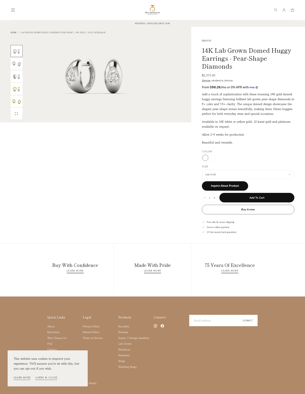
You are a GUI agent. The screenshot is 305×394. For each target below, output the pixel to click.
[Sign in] (284, 10)
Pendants (123, 355)
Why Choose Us (57, 338)
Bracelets (123, 326)
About (51, 326)
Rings (121, 361)
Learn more (22, 377)
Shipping (206, 80)
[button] (13, 10)
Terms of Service (93, 338)
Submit (248, 320)
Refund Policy (91, 332)
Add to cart (256, 198)
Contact (52, 349)
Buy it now (248, 209)
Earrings (123, 332)
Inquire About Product (225, 185)
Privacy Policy (91, 326)
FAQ (49, 344)
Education (53, 332)
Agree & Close (46, 377)
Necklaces (124, 349)
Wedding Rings (127, 367)
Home (14, 32)
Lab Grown (125, 344)
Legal (87, 317)
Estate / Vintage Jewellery (133, 338)
